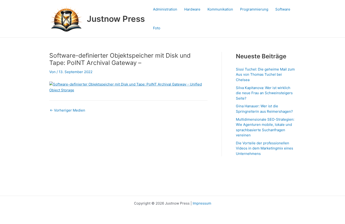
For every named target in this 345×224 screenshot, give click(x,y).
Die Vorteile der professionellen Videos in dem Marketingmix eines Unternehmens (264, 148)
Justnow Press (116, 19)
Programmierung (254, 9)
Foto (156, 28)
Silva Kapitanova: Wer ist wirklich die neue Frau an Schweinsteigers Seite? (264, 93)
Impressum (202, 203)
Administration (165, 9)
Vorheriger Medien (67, 110)
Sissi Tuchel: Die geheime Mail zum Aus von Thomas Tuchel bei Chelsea (265, 74)
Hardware (192, 9)
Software (282, 9)
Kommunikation (220, 9)
